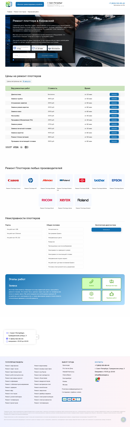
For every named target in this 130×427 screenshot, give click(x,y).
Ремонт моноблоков (40, 387)
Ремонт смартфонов (11, 366)
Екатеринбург (67, 378)
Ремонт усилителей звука (13, 397)
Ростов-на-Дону (68, 368)
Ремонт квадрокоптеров (42, 381)
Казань (65, 381)
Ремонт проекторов (11, 403)
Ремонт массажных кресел (13, 378)
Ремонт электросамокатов (42, 400)
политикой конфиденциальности (46, 59)
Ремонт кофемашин (11, 381)
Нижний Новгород (68, 372)
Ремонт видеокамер (40, 366)
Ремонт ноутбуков (40, 372)
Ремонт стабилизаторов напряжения (17, 384)
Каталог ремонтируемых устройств (30, 4)
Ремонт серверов (10, 387)
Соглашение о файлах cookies (71, 392)
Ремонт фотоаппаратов (41, 375)
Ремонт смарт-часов (11, 369)
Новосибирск (67, 375)
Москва (65, 385)
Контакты (99, 362)
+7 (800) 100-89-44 (117, 3)
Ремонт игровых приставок (43, 369)
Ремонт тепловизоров (41, 403)
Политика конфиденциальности (72, 389)
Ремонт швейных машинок (42, 394)
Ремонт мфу (9, 390)
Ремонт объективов (40, 378)
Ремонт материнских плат (42, 384)
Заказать (114, 94)
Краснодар (66, 365)
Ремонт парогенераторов (13, 372)
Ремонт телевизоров (12, 400)
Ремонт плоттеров (11, 394)
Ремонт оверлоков (40, 390)
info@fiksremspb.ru (102, 375)
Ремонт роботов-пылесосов (14, 375)
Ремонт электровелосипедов (43, 397)
